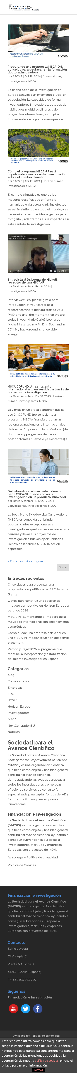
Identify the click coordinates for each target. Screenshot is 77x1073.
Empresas (15, 687)
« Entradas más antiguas (26, 561)
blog (11, 675)
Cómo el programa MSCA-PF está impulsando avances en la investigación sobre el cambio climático (37, 174)
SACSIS (17, 76)
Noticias (14, 732)
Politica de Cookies (22, 865)
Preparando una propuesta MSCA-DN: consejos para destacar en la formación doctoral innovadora (37, 69)
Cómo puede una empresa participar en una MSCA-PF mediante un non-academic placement (38, 637)
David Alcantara (23, 286)
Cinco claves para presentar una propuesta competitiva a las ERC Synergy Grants (38, 589)
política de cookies (47, 1060)
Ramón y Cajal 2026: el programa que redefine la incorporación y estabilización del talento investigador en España (37, 654)
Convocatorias (52, 76)
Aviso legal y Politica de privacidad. (33, 857)
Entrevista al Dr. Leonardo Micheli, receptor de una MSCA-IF (32, 281)
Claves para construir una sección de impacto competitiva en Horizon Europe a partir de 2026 (38, 605)
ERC (11, 694)
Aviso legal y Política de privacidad (36, 1035)
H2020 (13, 700)
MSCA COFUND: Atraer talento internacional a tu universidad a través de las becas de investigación (38, 389)
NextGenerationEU (21, 725)
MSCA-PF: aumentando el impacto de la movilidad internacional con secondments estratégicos (38, 621)
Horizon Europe (53, 181)
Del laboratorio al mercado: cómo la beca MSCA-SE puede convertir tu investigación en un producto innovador (37, 494)
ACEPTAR (38, 1070)
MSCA (32, 81)
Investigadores (17, 81)
